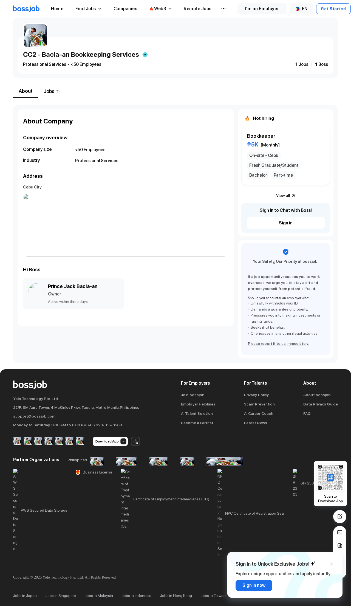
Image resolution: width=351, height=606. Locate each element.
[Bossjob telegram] (80, 441)
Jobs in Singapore (61, 595)
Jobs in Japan (25, 595)
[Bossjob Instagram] (38, 441)
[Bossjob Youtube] (48, 441)
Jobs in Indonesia (136, 595)
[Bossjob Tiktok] (69, 441)
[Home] (26, 8)
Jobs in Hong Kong (176, 595)
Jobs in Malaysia (99, 595)
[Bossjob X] (59, 441)
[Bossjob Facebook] (17, 441)
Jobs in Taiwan (213, 595)
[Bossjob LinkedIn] (28, 441)
